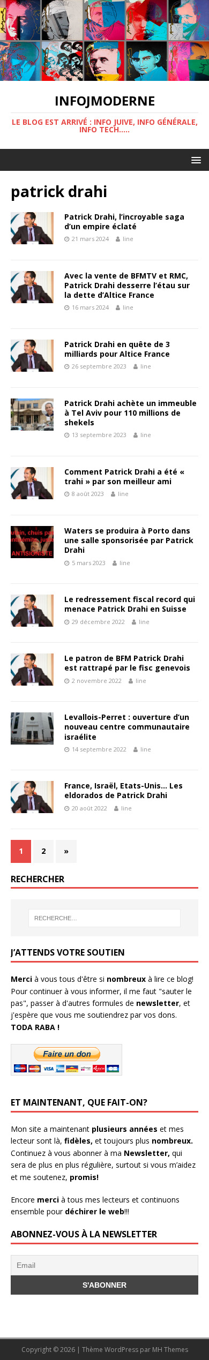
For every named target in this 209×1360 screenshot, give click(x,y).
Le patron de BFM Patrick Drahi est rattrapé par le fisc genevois (127, 663)
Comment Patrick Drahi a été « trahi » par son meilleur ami (124, 476)
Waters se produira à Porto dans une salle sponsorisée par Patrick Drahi (128, 540)
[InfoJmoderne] (104, 75)
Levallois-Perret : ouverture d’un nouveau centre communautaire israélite (127, 726)
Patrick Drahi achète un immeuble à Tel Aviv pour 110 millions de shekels (130, 412)
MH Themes (170, 1349)
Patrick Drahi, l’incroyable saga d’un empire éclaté (124, 221)
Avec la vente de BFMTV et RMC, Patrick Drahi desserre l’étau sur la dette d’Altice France (127, 285)
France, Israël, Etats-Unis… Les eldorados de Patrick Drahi (123, 790)
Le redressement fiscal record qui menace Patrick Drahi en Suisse (129, 604)
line (128, 239)
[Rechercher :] (104, 918)
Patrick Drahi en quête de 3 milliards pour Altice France (117, 349)
